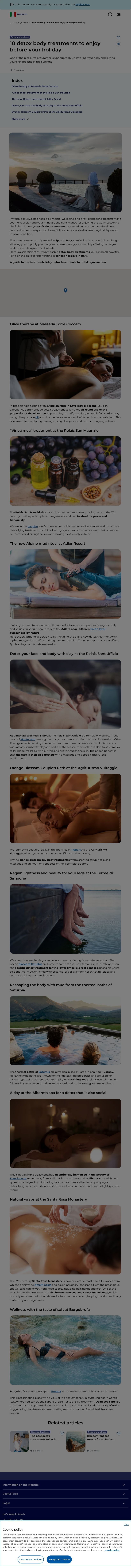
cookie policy (112, 1550)
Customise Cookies (30, 1559)
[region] (65, 1543)
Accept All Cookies (59, 1559)
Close (126, 1524)
